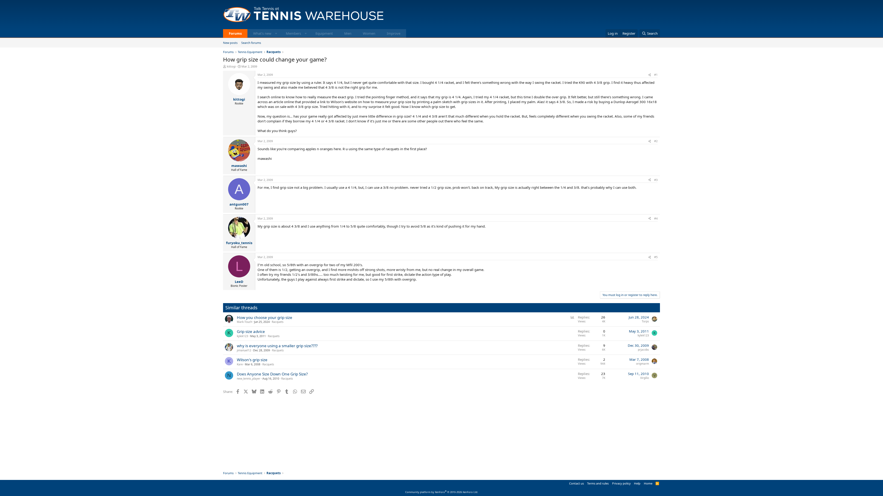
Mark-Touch (244, 322)
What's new (262, 33)
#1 (656, 75)
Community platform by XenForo (441, 492)
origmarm (642, 364)
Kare (240, 364)
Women (369, 33)
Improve (393, 33)
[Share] (650, 75)
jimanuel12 (244, 350)
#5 (656, 257)
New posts (230, 43)
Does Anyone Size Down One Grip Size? (272, 374)
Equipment (324, 33)
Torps (645, 321)
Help (637, 483)
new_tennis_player (248, 378)
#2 (656, 141)
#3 (656, 180)
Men (347, 33)
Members (293, 33)
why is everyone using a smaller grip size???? (277, 345)
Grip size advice (251, 331)
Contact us (576, 483)
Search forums (251, 43)
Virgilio (644, 378)
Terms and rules (598, 483)
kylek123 (242, 336)
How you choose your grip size (264, 317)
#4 (656, 218)
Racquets (278, 322)
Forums (235, 33)
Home (648, 483)
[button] (276, 33)
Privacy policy (621, 483)
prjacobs (643, 350)
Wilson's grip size (252, 359)
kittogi (231, 66)
